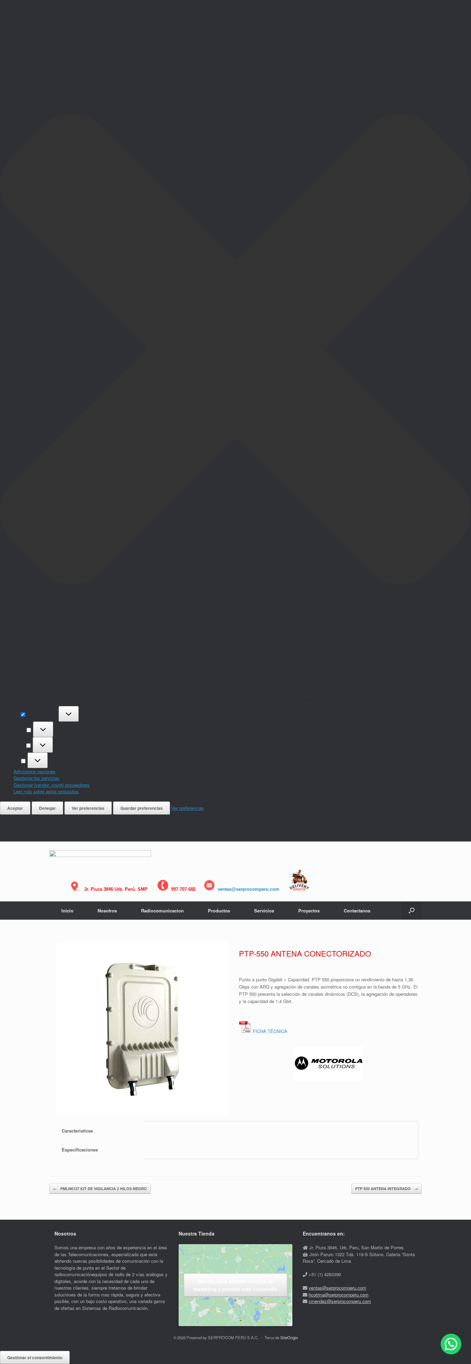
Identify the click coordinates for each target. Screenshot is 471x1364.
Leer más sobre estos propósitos (46, 791)
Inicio (67, 910)
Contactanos (357, 910)
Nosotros (107, 910)
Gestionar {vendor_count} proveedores (51, 785)
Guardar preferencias (141, 808)
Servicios (264, 910)
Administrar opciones (34, 771)
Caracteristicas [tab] (77, 1130)
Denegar (47, 808)
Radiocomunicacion (162, 910)
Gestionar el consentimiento (34, 1357)
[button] (235, 350)
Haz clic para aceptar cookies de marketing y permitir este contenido (235, 1285)
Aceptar (15, 808)
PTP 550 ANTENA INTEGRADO (386, 1188)
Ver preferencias (88, 808)
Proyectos (309, 910)
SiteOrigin (289, 1337)
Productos (219, 910)
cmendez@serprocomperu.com (340, 1301)
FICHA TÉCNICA (270, 1031)
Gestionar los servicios (36, 778)
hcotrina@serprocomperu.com (339, 1294)
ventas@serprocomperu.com (248, 889)
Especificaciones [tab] (80, 1149)
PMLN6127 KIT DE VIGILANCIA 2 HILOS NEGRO (100, 1188)
